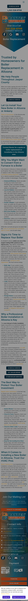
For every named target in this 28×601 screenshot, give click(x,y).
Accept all (6, 597)
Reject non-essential (19, 597)
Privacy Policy (5, 593)
